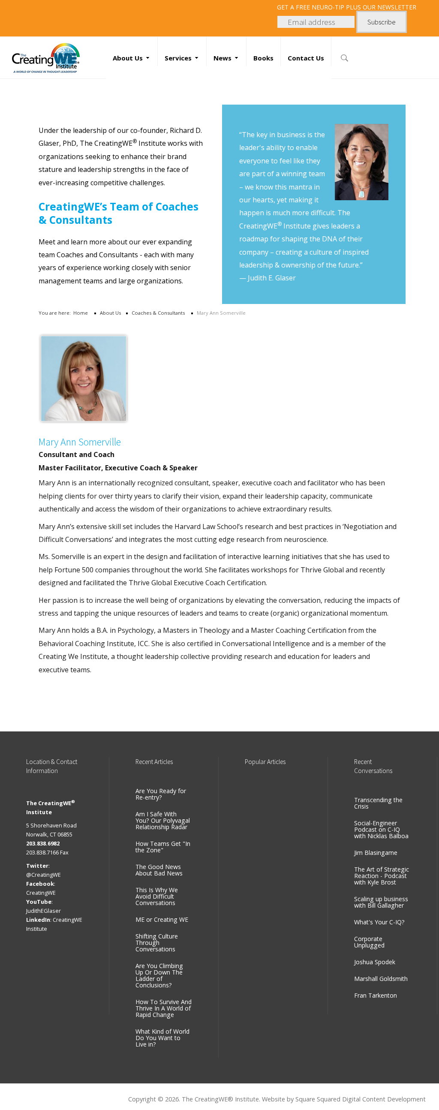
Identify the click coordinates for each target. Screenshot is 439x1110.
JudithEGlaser (43, 910)
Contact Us (306, 58)
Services (178, 58)
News (222, 58)
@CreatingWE (43, 874)
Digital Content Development (384, 1099)
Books (263, 58)
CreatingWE (41, 892)
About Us (128, 58)
